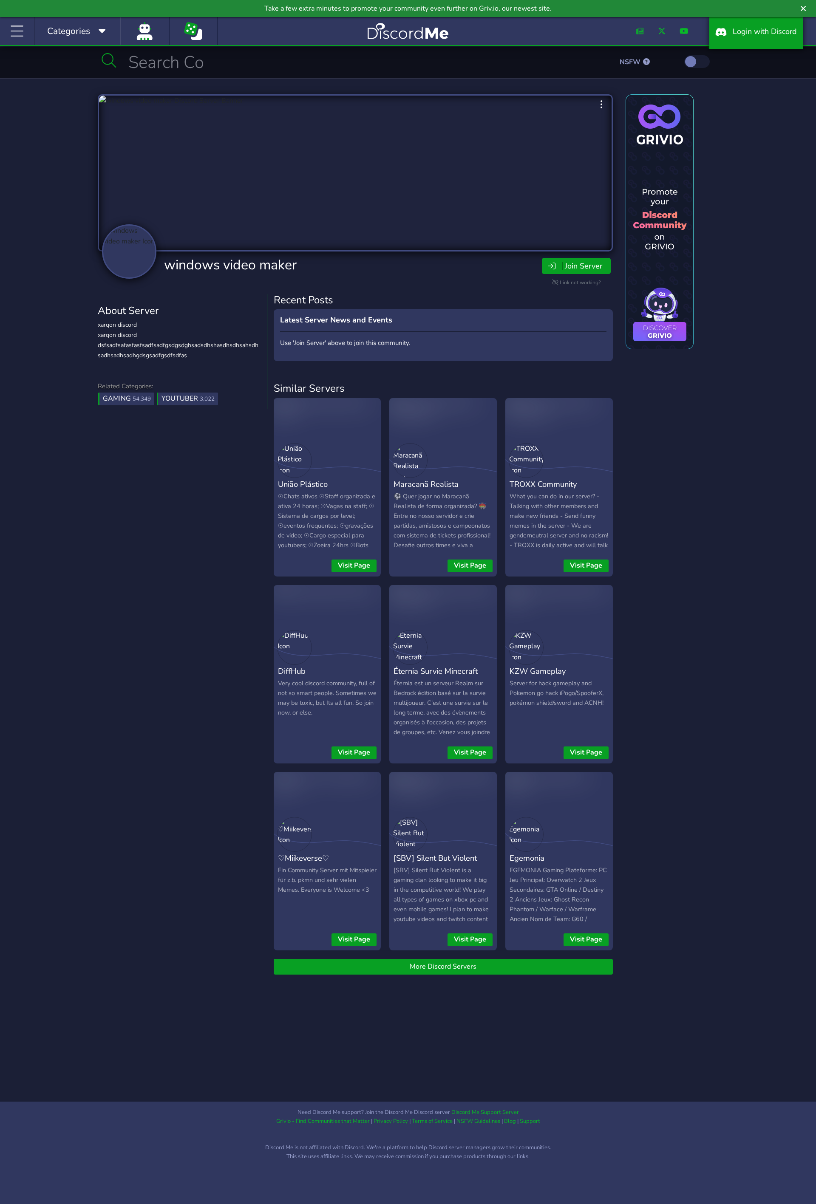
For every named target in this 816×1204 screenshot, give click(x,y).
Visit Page (354, 565)
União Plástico (303, 484)
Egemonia (527, 858)
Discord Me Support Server (485, 1112)
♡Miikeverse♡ (303, 858)
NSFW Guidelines (478, 1121)
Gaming (127, 398)
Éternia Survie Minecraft (436, 671)
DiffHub (292, 671)
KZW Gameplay (538, 671)
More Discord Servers (443, 966)
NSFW (631, 62)
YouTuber (188, 398)
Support (530, 1121)
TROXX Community (543, 484)
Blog (510, 1121)
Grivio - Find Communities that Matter (323, 1121)
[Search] (109, 60)
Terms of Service (432, 1121)
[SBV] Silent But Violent (435, 858)
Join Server (583, 266)
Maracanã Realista (426, 484)
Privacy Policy (391, 1121)
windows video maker (230, 265)
